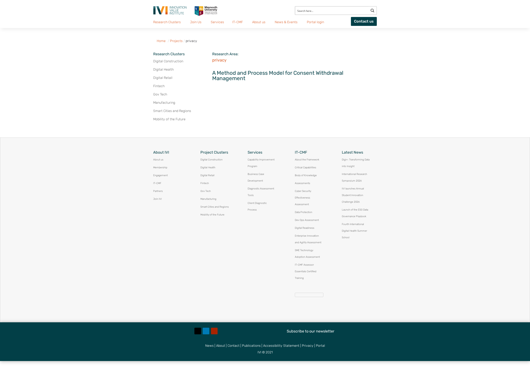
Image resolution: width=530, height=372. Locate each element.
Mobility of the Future (169, 119)
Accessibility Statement (281, 346)
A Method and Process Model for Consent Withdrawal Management (277, 76)
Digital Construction (168, 61)
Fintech (159, 86)
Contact (234, 346)
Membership (160, 167)
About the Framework (307, 159)
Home (161, 41)
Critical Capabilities (305, 167)
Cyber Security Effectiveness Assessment (303, 198)
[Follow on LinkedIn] (206, 331)
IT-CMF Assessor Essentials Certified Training (305, 271)
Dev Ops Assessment (307, 220)
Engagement (160, 175)
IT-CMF (157, 183)
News (209, 346)
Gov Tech (160, 94)
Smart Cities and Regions (172, 111)
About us (158, 159)
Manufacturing (164, 103)
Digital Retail (162, 78)
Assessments (302, 183)
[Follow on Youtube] (214, 331)
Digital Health (163, 69)
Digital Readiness (304, 227)
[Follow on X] (197, 331)
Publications (251, 346)
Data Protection (303, 212)
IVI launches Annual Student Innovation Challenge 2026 (353, 195)
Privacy (307, 346)
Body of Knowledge (306, 175)
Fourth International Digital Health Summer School (354, 231)
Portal (320, 346)
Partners (158, 191)
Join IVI (157, 198)
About (220, 346)
